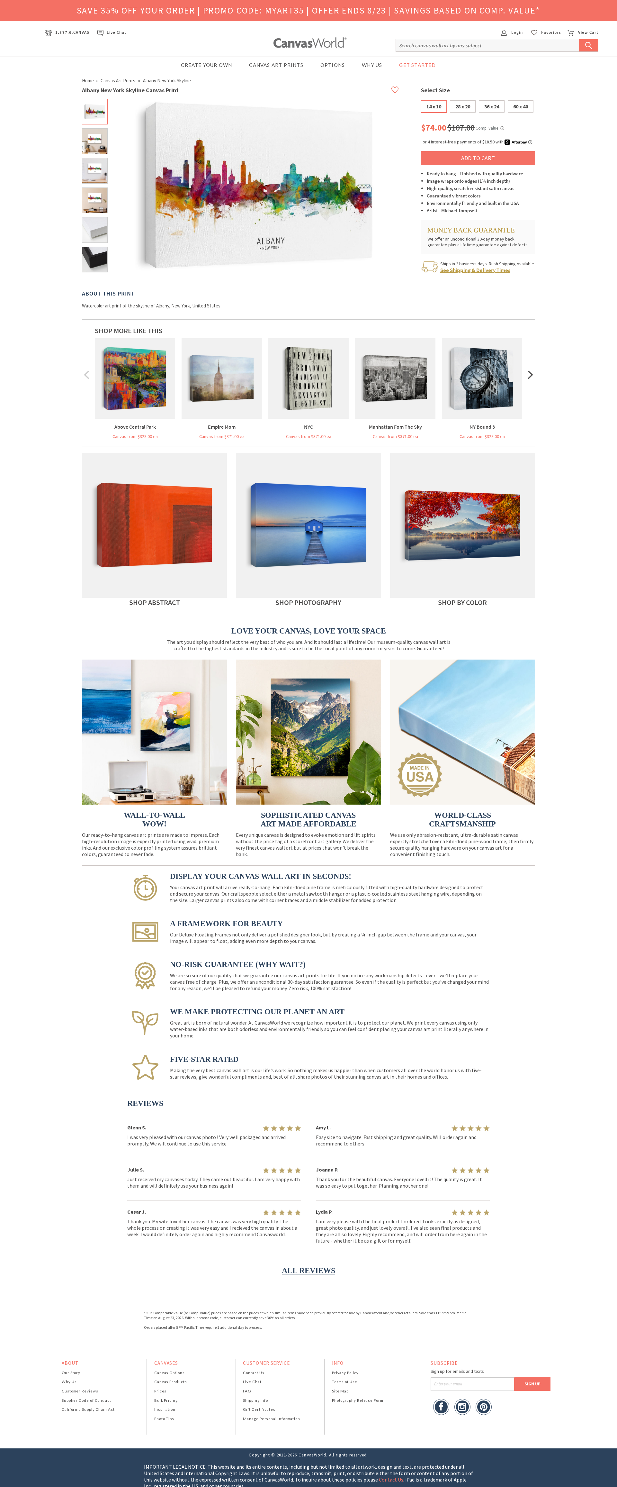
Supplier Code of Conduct (86, 1400)
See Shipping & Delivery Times (475, 270)
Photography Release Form (357, 1400)
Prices (160, 1391)
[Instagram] (462, 1408)
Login (516, 32)
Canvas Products (170, 1382)
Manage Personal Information (271, 1419)
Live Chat (116, 32)
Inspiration (164, 1409)
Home (88, 81)
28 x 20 (462, 106)
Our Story (71, 1373)
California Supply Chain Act (88, 1409)
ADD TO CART (478, 158)
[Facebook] (441, 1408)
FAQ (247, 1391)
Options (332, 65)
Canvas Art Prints (276, 65)
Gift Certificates (259, 1409)
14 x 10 (433, 106)
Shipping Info (255, 1400)
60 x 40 (520, 106)
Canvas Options (169, 1373)
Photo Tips (164, 1419)
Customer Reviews (80, 1391)
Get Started (417, 65)
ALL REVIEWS (308, 1270)
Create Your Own (206, 65)
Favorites (551, 32)
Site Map (340, 1391)
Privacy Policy (345, 1373)
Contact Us (253, 1373)
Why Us (372, 65)
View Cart (588, 32)
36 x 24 (491, 106)
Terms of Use (344, 1382)
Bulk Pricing (166, 1400)
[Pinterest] (483, 1408)
